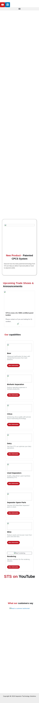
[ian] (19, 325)
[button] (19, 8)
